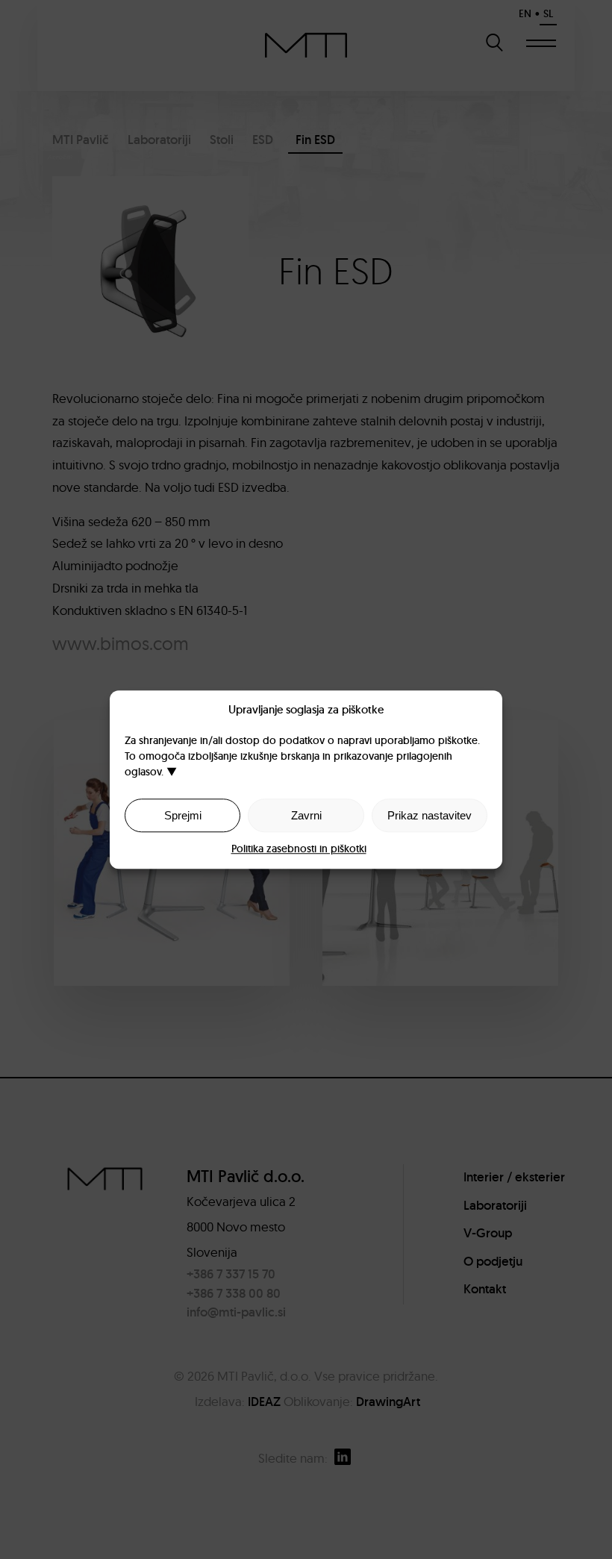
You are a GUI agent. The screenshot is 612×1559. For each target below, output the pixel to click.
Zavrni (306, 815)
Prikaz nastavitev (429, 815)
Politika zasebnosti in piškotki (298, 848)
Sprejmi (183, 815)
